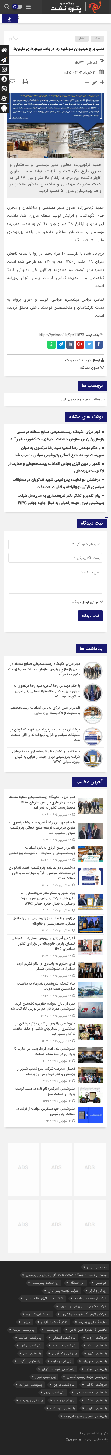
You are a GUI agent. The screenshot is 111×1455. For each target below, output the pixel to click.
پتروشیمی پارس (64, 1400)
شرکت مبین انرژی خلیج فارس (44, 1298)
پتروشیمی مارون (63, 1384)
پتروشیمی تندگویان (64, 1353)
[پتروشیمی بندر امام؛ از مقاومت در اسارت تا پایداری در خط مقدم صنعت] (55, 1055)
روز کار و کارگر (98, 1290)
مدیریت (71, 360)
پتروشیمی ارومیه (23, 1329)
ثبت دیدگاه (90, 616)
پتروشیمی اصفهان (64, 1337)
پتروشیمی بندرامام (64, 1345)
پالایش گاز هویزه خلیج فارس (88, 1329)
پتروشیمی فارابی (96, 1384)
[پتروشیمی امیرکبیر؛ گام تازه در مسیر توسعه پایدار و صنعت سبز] (55, 1095)
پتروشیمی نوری (54, 1392)
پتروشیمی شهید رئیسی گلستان (87, 1376)
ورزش (26, 1321)
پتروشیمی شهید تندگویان (58, 1368)
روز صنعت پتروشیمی (45, 1282)
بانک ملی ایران (97, 1267)
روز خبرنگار (77, 1282)
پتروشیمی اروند (97, 1337)
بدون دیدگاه (89, 368)
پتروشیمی (52, 1329)
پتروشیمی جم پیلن (95, 1361)
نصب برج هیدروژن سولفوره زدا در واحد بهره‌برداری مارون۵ (58, 49)
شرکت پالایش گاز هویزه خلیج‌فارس (84, 1314)
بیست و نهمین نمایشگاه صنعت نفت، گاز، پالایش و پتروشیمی (66, 1274)
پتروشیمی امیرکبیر (30, 1337)
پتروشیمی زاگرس (29, 1361)
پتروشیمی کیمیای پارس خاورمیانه (85, 1416)
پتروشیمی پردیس (31, 1400)
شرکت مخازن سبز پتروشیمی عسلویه (83, 1306)
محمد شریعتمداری (38, 1314)
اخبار (82, 39)
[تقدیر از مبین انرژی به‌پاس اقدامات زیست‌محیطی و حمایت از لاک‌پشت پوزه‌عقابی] (55, 715)
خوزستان (101, 1282)
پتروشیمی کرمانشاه (62, 1408)
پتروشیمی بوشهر (30, 1345)
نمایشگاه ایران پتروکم (93, 1321)
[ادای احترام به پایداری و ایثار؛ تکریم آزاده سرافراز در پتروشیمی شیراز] (55, 970)
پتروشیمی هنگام (96, 1400)
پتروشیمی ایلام (97, 1345)
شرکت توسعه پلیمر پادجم (90, 1298)
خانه (97, 39)
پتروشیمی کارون (96, 1408)
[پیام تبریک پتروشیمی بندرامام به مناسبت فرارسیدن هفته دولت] (55, 990)
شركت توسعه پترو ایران (63, 1290)
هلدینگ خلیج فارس (54, 1321)
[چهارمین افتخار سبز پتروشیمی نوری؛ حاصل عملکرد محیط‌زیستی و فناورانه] (55, 924)
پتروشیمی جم (32, 1353)
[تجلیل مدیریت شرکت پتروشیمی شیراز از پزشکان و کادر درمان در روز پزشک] (55, 1075)
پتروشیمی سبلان (96, 1368)
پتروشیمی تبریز (97, 1353)
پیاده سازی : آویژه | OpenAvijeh (87, 1439)
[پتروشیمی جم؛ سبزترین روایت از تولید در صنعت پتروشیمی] (55, 1114)
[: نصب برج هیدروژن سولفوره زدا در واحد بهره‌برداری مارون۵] (12, 82)
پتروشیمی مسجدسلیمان (91, 1392)
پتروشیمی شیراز (46, 1376)
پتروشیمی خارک (61, 1361)
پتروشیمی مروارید (30, 1384)
